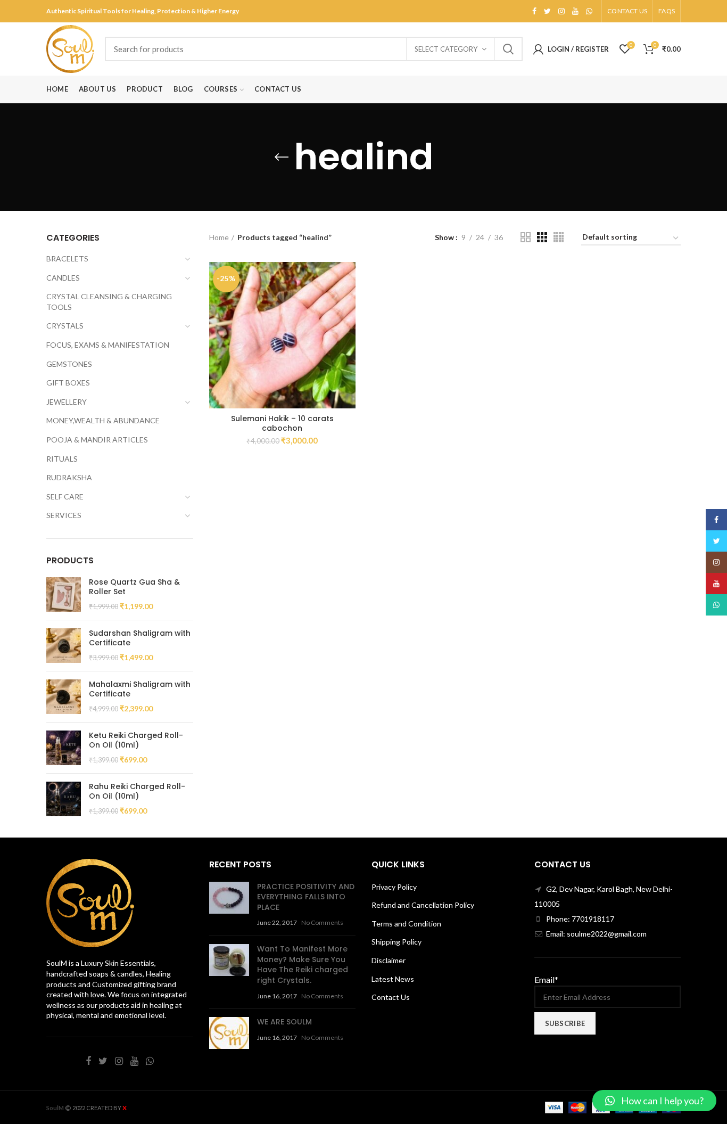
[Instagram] (561, 11)
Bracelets (67, 258)
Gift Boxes (68, 382)
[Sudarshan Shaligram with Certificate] (63, 645)
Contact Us (390, 997)
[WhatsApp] (589, 11)
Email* (546, 979)
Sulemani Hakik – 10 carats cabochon (282, 423)
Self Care (65, 496)
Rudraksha (69, 477)
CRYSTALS (65, 325)
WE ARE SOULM (284, 1021)
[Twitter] (547, 11)
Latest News (392, 978)
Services (63, 515)
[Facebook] (534, 11)
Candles (63, 277)
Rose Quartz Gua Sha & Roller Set (134, 586)
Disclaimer (388, 960)
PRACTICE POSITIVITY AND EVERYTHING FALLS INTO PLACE (305, 897)
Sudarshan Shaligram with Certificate (140, 637)
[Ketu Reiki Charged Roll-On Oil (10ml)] (63, 748)
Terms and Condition (406, 923)
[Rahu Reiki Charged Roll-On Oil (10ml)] (63, 799)
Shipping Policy (396, 941)
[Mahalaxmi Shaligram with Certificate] (63, 696)
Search (508, 49)
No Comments (322, 922)
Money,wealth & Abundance (103, 420)
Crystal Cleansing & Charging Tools (109, 301)
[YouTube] (575, 11)
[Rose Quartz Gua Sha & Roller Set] (63, 594)
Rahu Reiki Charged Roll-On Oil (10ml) (137, 791)
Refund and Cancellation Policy (422, 904)
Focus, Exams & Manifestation (107, 344)
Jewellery (66, 401)
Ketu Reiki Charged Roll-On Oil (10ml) (136, 740)
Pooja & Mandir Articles (97, 439)
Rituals (62, 458)
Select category (446, 49)
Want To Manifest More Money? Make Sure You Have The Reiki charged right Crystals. (302, 964)
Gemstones (69, 363)
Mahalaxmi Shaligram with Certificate (140, 689)
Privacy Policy (394, 886)
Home (219, 237)
